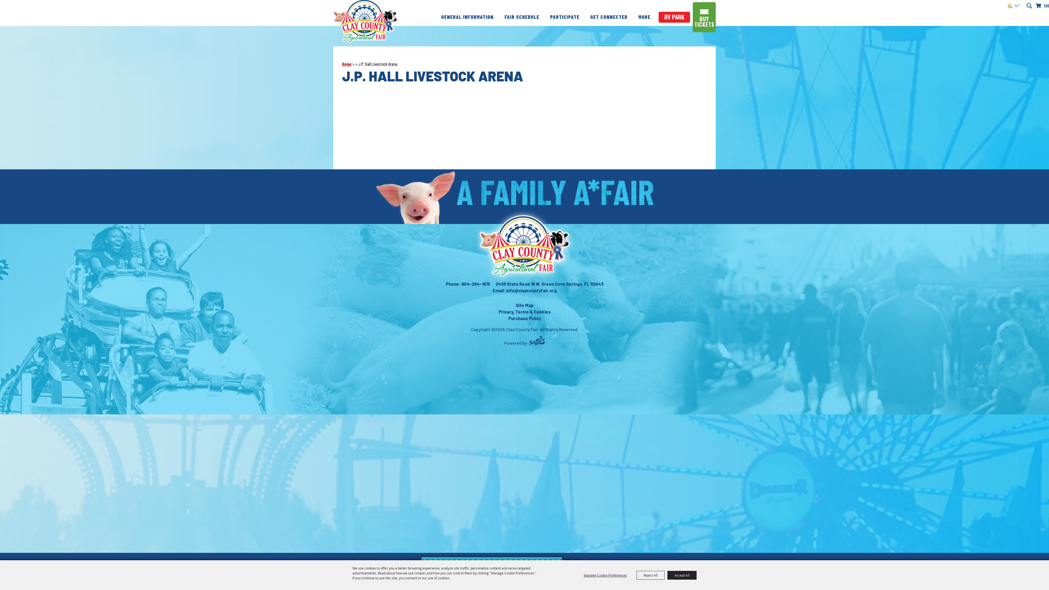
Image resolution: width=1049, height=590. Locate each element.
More (644, 17)
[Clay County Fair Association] (524, 245)
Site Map (525, 305)
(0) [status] (1046, 5)
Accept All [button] (681, 575)
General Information (467, 17)
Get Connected (608, 17)
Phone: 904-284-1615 (468, 284)
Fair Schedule (522, 17)
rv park (674, 17)
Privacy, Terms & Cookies (525, 311)
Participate (564, 17)
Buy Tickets (704, 21)
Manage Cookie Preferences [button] (605, 575)
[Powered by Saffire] (537, 341)
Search (1029, 5)
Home (347, 64)
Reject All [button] (651, 575)
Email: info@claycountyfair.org (525, 290)
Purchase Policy (524, 318)
